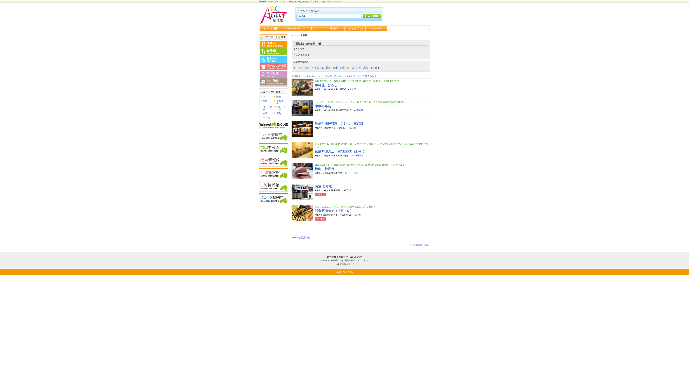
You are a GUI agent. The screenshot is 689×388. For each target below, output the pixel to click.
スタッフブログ (355, 28)
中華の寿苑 (323, 106)
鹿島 (278, 113)
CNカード (376, 28)
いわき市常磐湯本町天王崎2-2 (337, 110)
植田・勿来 (267, 108)
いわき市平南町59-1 (332, 190)
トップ (295, 35)
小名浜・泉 (281, 102)
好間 (265, 113)
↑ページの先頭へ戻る (418, 245)
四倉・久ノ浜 (281, 108)
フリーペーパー (291, 28)
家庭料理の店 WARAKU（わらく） (341, 151)
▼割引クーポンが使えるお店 (361, 76)
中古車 (333, 28)
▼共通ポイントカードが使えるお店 (322, 76)
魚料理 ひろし (326, 85)
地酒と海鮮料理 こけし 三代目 (339, 123)
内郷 (278, 97)
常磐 (265, 101)
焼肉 (356, 173)
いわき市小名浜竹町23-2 (334, 89)
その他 (266, 117)
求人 (312, 28)
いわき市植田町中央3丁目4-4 (336, 173)
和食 (305, 54)
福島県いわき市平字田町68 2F (337, 215)
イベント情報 (270, 28)
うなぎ (296, 54)
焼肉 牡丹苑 (324, 169)
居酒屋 (353, 127)
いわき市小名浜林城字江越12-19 (338, 155)
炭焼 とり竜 (323, 186)
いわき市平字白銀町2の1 (334, 127)
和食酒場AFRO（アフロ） (334, 211)
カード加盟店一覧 (301, 237)
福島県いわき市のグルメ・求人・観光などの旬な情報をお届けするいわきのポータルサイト (299, 1)
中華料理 (359, 110)
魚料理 (352, 89)
